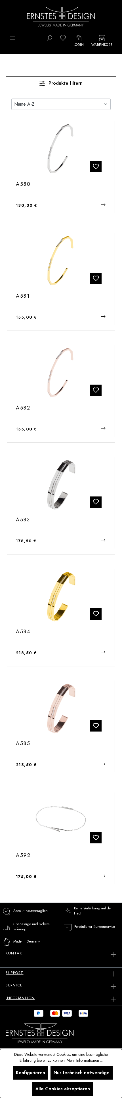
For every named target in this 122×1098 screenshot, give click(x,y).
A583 (23, 520)
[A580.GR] (61, 148)
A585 (23, 743)
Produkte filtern (65, 83)
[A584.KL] (61, 596)
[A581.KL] (61, 260)
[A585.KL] (61, 707)
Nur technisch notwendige (82, 1072)
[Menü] (12, 38)
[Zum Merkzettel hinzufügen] (96, 166)
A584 (23, 631)
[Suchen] (49, 38)
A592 (23, 855)
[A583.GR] (61, 484)
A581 (23, 296)
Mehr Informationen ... (85, 1060)
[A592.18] (61, 819)
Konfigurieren (30, 1072)
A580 (23, 184)
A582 (23, 408)
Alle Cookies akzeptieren (62, 1089)
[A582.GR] (61, 372)
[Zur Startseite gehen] (61, 16)
